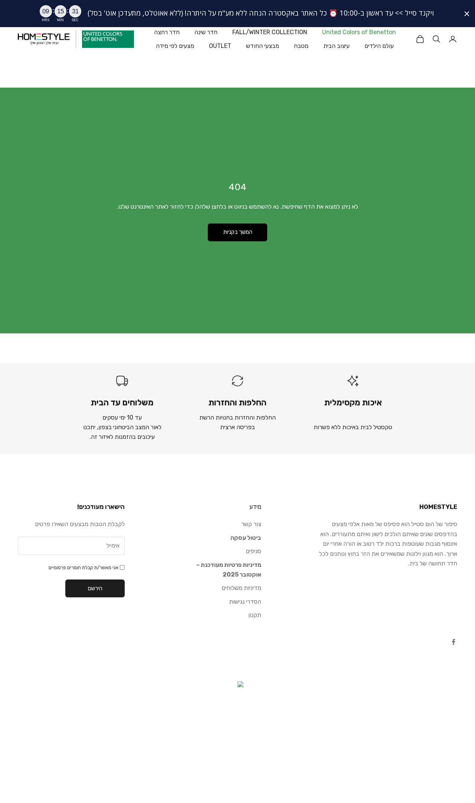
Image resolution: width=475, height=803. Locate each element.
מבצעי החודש (262, 45)
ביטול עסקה (245, 537)
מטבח (301, 45)
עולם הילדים (379, 45)
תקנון (254, 614)
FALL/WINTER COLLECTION (269, 32)
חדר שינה (205, 32)
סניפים (253, 551)
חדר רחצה (167, 32)
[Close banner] (466, 13)
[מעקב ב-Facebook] (453, 642)
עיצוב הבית (336, 45)
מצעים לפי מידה (175, 45)
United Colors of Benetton (359, 32)
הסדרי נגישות (245, 601)
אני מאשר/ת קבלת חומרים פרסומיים (83, 567)
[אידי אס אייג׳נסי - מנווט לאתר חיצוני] (237, 718)
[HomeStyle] (44, 39)
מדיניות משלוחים (241, 587)
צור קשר (251, 524)
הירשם (95, 588)
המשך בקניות (237, 232)
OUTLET (220, 45)
